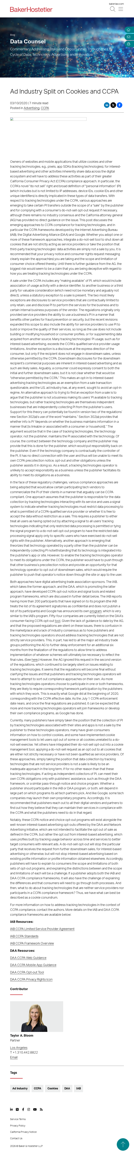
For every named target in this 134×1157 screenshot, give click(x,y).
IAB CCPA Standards (24, 936)
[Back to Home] (31, 9)
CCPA (45, 108)
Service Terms (18, 1119)
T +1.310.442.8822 (24, 1052)
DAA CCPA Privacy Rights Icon (31, 979)
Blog (12, 35)
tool (57, 621)
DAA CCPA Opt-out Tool (27, 972)
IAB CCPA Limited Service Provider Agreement (42, 929)
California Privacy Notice (23, 1132)
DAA (67, 1088)
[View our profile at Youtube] (35, 1109)
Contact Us (16, 1138)
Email (14, 1057)
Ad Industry (20, 1088)
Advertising (31, 108)
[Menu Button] (121, 9)
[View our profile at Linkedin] (11, 1109)
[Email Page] (128, 37)
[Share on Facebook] (119, 105)
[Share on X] (113, 105)
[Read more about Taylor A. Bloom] (36, 1016)
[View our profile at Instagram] (28, 1109)
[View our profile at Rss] (41, 1109)
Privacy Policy (17, 1126)
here (35, 659)
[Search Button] (113, 9)
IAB (78, 1088)
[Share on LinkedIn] (107, 105)
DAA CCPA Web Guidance (28, 958)
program (96, 611)
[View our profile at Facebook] (23, 1109)
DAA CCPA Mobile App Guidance (33, 965)
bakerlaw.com (116, 4)
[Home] (128, 30)
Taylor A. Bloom (21, 1035)
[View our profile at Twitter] (17, 1109)
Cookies (52, 1088)
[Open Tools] (128, 44)
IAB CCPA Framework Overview (32, 943)
